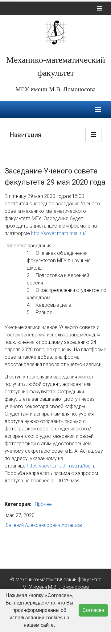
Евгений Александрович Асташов (44, 525)
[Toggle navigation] (99, 8)
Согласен (93, 610)
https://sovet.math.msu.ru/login (60, 466)
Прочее (43, 504)
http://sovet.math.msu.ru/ (58, 233)
